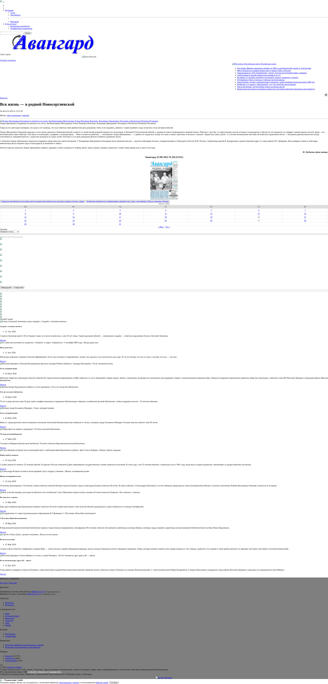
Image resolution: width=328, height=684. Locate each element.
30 (74, 224)
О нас (12, 13)
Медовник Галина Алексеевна (13, 594)
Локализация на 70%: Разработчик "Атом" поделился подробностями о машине (255, 73)
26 (211, 220)
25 (166, 220)
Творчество (10, 658)
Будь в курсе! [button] (11, 24)
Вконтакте (9, 618)
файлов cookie (102, 682)
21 (305, 217)
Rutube (8, 625)
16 (74, 217)
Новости (4, 98)
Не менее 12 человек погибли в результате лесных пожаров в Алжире (251, 77)
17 (120, 217)
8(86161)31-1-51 (34, 594)
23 (74, 220)
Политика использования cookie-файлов (22, 647)
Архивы (3, 229)
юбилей (25, 115)
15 (25, 217)
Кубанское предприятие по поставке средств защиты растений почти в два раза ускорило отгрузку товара (42, 201)
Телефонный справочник (21, 28)
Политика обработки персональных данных (24, 645)
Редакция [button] (9, 10)
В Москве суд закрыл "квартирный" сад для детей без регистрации (250, 84)
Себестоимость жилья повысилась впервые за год (242, 75)
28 (305, 220)
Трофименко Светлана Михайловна (15, 592)
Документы (15, 15)
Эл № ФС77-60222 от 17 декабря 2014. (44, 672)
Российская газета (252, 64)
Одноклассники (12, 616)
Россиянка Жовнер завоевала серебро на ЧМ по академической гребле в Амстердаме (258, 68)
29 (25, 224)
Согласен (114, 683)
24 (120, 220)
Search (27, 33)
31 (120, 224)
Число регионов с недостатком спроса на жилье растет (244, 87)
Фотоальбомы (11, 661)
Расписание (10, 634)
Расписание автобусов (20, 26)
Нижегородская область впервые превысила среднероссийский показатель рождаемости (259, 89)
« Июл (161, 227)
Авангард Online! (14, 667)
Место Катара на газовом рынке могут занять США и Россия (247, 70)
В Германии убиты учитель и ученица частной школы (244, 80)
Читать (3, 340)
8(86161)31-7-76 (39, 592)
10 (120, 214)
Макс (7, 614)
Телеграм (13, 583)
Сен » (167, 227)
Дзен (7, 623)
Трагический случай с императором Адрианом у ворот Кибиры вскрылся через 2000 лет (259, 82)
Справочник (10, 636)
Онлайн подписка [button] (8, 60)
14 (305, 214)
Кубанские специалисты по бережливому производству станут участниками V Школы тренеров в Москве (128, 201)
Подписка (9, 605)
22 (25, 220)
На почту (4, 583)
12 (211, 214)
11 (166, 214)
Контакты (14, 22)
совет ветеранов (14, 115)
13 (259, 214)
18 (166, 217)
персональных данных (69, 682)
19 (211, 217)
